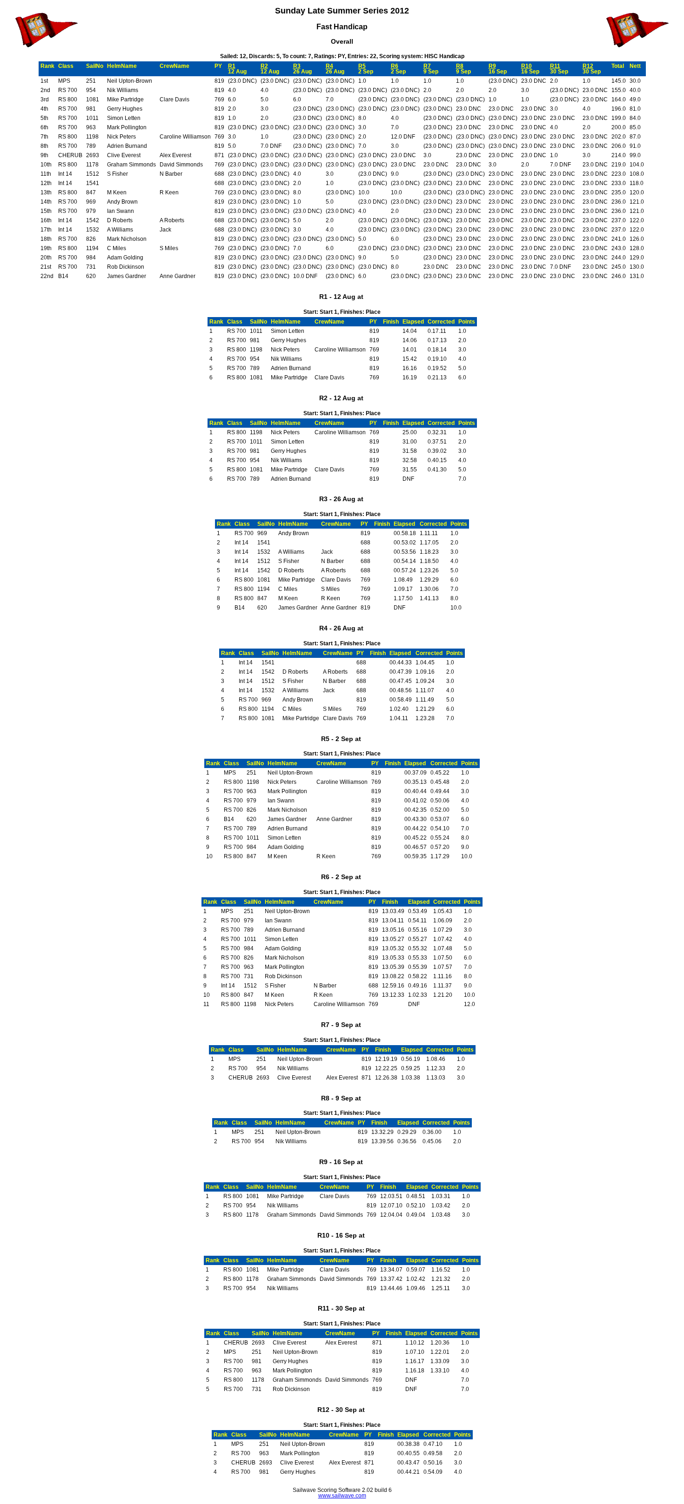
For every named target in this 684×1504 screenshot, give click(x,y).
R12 (588, 66)
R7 (427, 66)
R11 (555, 66)
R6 (394, 66)
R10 (526, 66)
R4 (329, 66)
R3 (297, 66)
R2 (264, 66)
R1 (231, 66)
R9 (492, 66)
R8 (459, 66)
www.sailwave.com (342, 1495)
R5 (362, 66)
